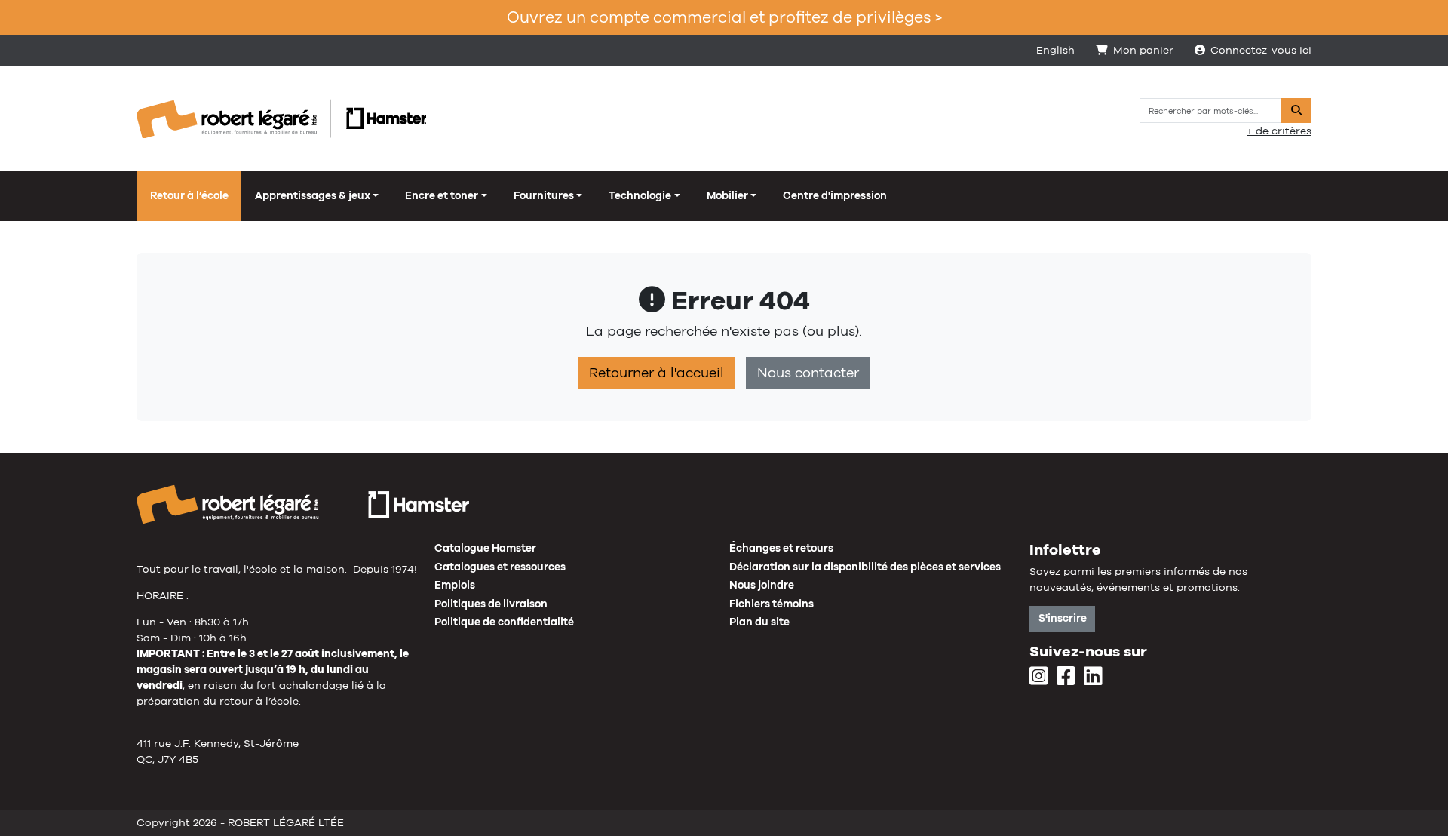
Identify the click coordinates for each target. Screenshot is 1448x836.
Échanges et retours (781, 548)
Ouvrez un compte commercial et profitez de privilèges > (724, 17)
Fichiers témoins (771, 604)
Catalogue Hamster (485, 548)
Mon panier (1143, 50)
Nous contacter (808, 372)
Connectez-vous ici (1260, 50)
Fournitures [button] (544, 195)
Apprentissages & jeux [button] (312, 195)
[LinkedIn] (1093, 676)
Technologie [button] (640, 195)
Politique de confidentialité (504, 622)
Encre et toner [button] (441, 195)
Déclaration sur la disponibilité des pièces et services (865, 567)
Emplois (454, 585)
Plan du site (759, 622)
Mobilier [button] (727, 195)
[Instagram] (1038, 676)
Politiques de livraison (491, 604)
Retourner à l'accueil (656, 372)
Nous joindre (761, 585)
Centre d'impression (835, 195)
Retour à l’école (189, 195)
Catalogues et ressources (500, 567)
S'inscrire (1062, 618)
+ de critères (1279, 130)
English (1055, 50)
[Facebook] (1066, 676)
